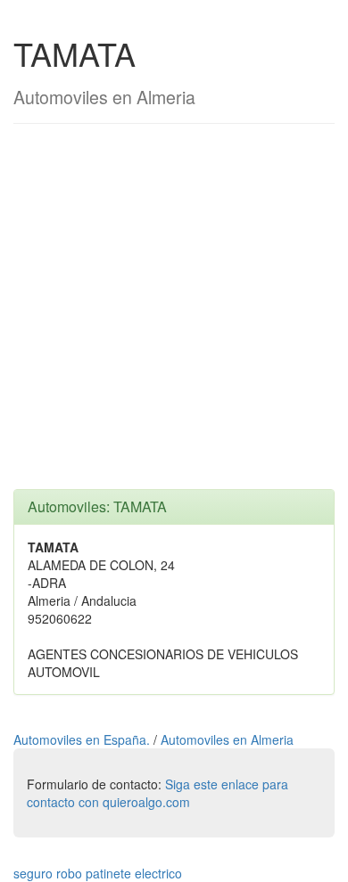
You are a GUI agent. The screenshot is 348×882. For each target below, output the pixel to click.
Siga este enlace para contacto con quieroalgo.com (157, 793)
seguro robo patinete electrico (97, 873)
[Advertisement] (174, 315)
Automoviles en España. (83, 739)
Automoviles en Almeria (227, 739)
